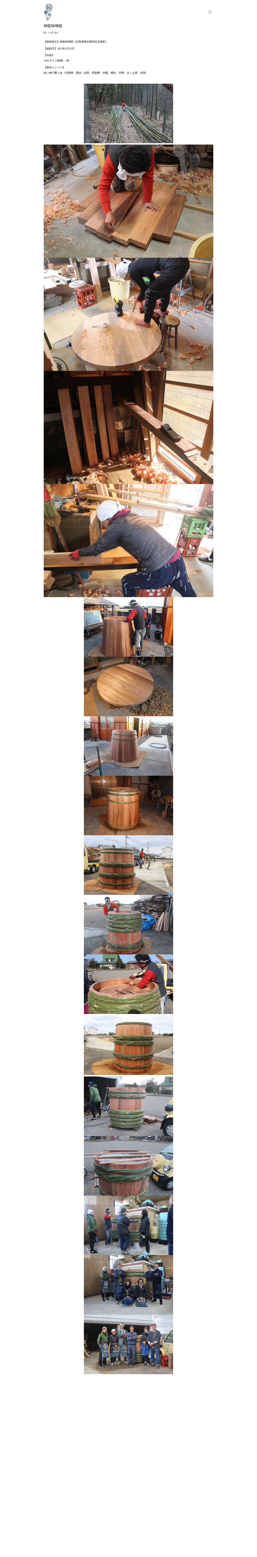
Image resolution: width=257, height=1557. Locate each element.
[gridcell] (128, 148)
